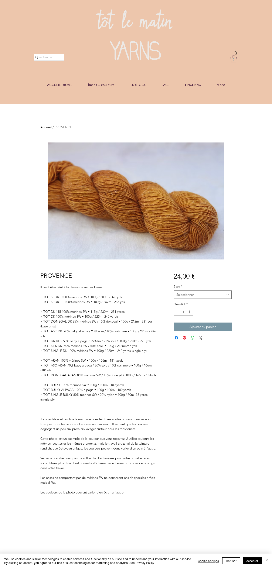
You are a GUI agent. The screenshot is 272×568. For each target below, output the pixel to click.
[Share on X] (200, 337)
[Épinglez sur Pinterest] (184, 337)
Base (178, 286)
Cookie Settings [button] (208, 561)
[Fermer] (266, 561)
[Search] (235, 53)
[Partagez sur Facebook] (176, 337)
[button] (234, 58)
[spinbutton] (183, 312)
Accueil (46, 127)
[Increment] (190, 312)
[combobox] (203, 294)
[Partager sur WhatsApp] (192, 337)
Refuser (231, 561)
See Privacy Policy (141, 563)
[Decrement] (177, 312)
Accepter (252, 561)
